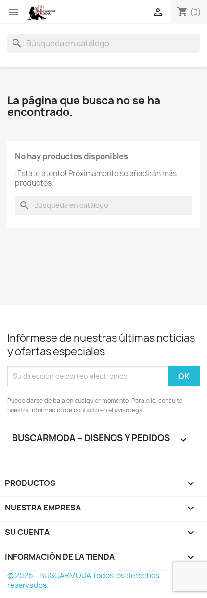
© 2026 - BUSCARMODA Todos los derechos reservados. (83, 580)
